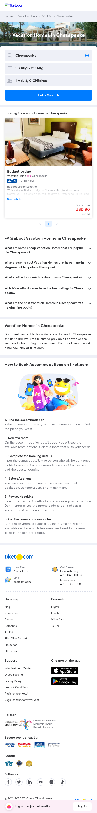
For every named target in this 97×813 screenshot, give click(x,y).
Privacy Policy (13, 681)
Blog (7, 607)
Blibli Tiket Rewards (16, 638)
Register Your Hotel (16, 693)
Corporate (11, 626)
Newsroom (11, 613)
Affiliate (9, 632)
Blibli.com (11, 651)
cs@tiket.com (22, 582)
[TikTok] (62, 782)
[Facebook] (8, 782)
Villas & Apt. (58, 619)
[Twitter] (19, 782)
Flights (55, 607)
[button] (48, 250)
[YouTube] (40, 782)
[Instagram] (51, 782)
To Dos (55, 626)
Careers (9, 619)
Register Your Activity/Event (22, 700)
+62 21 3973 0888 (71, 584)
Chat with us (21, 571)
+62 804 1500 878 (71, 575)
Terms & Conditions (17, 687)
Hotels (55, 613)
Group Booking (14, 674)
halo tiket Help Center (18, 668)
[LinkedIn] (29, 782)
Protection (11, 645)
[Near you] (87, 55)
